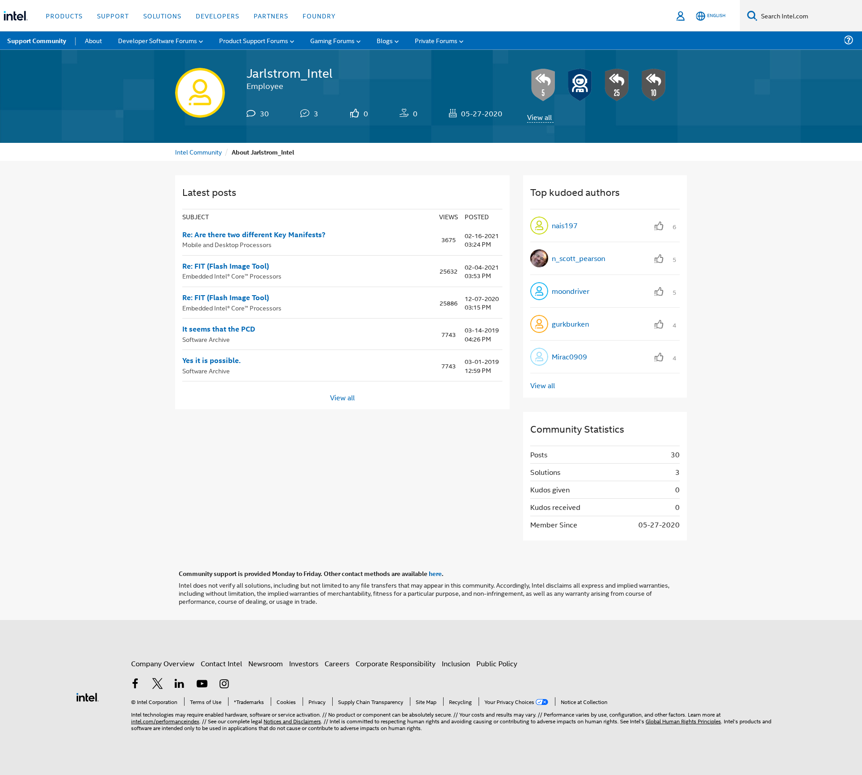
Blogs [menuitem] (385, 40)
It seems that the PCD (218, 329)
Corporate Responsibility (395, 663)
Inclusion (456, 663)
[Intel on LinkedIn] (179, 684)
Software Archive (206, 339)
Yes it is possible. (211, 360)
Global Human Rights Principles (683, 721)
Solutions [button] (162, 15)
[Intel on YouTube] (202, 684)
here (435, 573)
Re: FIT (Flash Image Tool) (225, 266)
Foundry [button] (319, 15)
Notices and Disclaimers (292, 721)
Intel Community (198, 151)
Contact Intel (221, 663)
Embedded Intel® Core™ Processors (231, 275)
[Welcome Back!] (580, 85)
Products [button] (64, 15)
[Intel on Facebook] (135, 684)
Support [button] (113, 15)
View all (539, 117)
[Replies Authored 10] (654, 85)
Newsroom (265, 663)
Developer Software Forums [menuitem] (157, 40)
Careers (337, 663)
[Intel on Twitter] (157, 684)
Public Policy (496, 663)
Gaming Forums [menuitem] (332, 40)
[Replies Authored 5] (543, 85)
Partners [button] (271, 15)
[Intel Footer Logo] (87, 696)
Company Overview (162, 663)
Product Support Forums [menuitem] (253, 40)
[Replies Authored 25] (617, 85)
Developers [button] (217, 15)
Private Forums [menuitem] (436, 40)
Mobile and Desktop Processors (227, 244)
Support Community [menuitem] (36, 40)
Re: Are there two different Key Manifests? (253, 234)
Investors (303, 663)
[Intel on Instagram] (224, 684)
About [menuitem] (93, 40)
